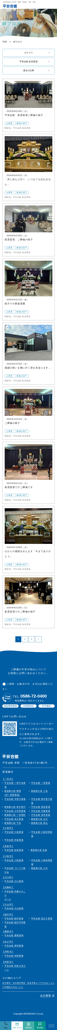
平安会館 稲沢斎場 (13, 918)
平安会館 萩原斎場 (40, 807)
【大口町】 (8, 877)
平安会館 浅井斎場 (40, 815)
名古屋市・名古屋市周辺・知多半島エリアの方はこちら (28, 983)
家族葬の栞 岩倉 (39, 850)
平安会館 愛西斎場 (13, 935)
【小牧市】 (8, 856)
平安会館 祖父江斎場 (41, 918)
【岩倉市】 (8, 846)
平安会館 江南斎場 (13, 832)
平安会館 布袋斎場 (13, 840)
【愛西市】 (8, 931)
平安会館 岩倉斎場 (13, 850)
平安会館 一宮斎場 (40, 783)
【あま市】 (8, 942)
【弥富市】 (8, 962)
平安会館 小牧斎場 (13, 860)
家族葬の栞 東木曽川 (15, 807)
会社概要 (47, 995)
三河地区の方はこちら (12, 987)
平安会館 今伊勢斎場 (15, 811)
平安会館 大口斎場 (13, 881)
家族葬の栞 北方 (39, 819)
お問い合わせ (17, 1025)
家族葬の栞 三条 (39, 791)
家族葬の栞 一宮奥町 (15, 815)
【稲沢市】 (8, 914)
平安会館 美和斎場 (13, 946)
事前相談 (40, 1025)
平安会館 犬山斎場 (13, 908)
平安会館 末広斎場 (13, 819)
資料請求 (28, 1025)
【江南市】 (8, 828)
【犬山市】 (8, 904)
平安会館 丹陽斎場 (40, 811)
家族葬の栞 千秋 (12, 823)
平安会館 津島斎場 (13, 956)
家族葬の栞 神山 (39, 823)
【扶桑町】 (8, 887)
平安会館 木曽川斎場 (15, 799)
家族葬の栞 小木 (39, 868)
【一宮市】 (8, 779)
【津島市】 (8, 952)
